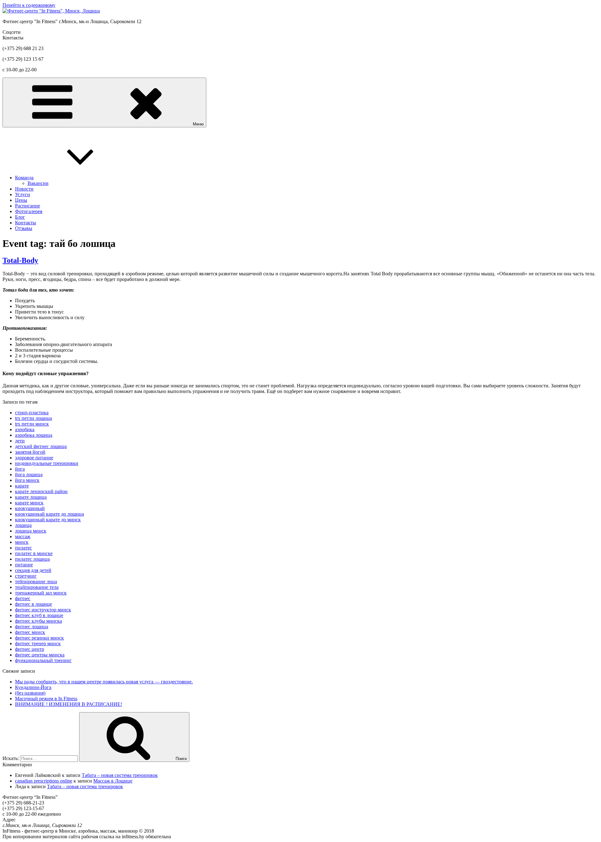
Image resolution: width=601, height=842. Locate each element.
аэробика (24, 429)
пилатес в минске (34, 553)
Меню (198, 124)
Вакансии (38, 183)
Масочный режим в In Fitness (46, 698)
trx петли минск (32, 423)
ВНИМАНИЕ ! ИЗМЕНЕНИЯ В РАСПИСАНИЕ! (68, 704)
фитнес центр (29, 649)
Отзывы (23, 228)
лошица (23, 525)
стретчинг (26, 576)
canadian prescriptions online (43, 780)
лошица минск (30, 530)
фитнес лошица (31, 626)
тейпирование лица (36, 581)
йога (20, 469)
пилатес (23, 547)
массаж (22, 536)
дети (20, 440)
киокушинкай (30, 508)
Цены (21, 200)
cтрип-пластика (32, 412)
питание (24, 564)
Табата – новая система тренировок (120, 775)
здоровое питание (34, 457)
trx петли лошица (33, 418)
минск (21, 542)
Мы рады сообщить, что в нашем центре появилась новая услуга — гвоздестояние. (104, 681)
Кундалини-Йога (33, 687)
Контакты (25, 222)
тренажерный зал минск (41, 592)
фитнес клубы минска (38, 621)
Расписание (27, 205)
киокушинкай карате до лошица (49, 514)
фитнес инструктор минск (43, 609)
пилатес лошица (32, 559)
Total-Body (20, 260)
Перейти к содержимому (29, 5)
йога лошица (29, 474)
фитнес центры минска (39, 654)
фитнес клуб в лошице (39, 615)
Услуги (22, 194)
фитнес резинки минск (39, 637)
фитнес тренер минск (38, 643)
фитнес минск (30, 632)
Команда (24, 177)
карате (22, 485)
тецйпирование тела (37, 587)
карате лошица (31, 497)
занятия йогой (30, 452)
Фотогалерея (28, 211)
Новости (24, 188)
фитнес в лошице (33, 604)
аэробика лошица (33, 435)
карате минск (29, 502)
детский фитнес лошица (41, 446)
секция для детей (33, 570)
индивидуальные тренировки (46, 463)
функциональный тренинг (43, 660)
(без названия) (30, 693)
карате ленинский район (41, 491)
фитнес (22, 598)
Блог (20, 217)
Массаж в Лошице (112, 780)
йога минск (27, 480)
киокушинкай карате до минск (48, 519)
